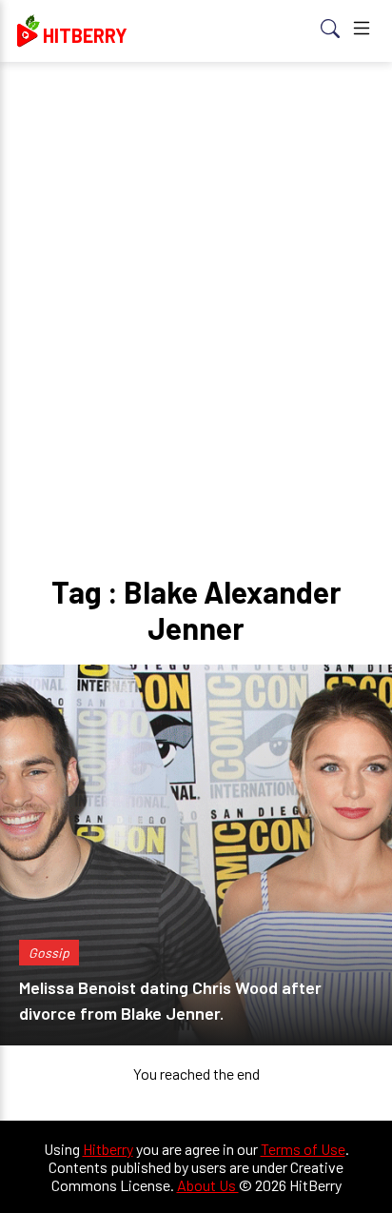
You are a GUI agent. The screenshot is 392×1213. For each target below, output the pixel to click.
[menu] (361, 31)
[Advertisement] (196, 282)
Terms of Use (303, 1149)
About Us (208, 1185)
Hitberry (108, 1149)
